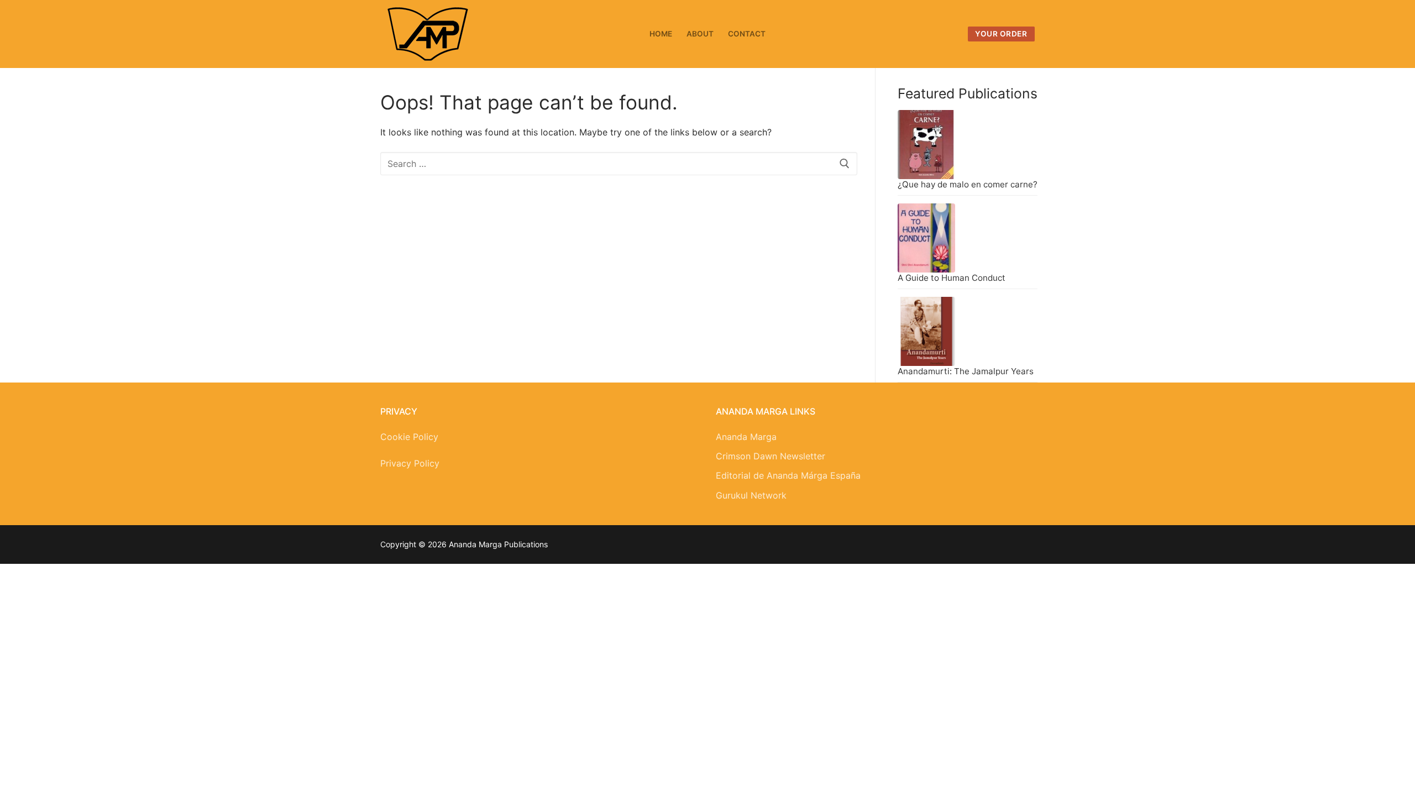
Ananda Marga (746, 436)
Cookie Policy (409, 436)
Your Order (1001, 33)
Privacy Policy (409, 463)
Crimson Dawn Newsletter (770, 456)
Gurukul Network (751, 495)
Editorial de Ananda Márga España (788, 475)
